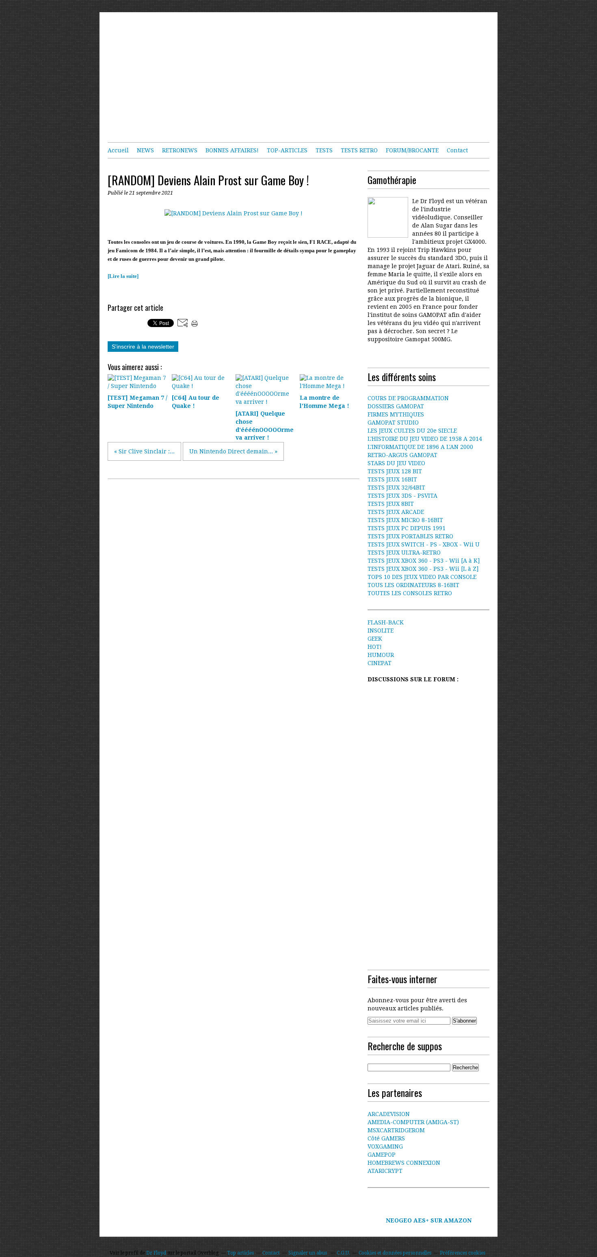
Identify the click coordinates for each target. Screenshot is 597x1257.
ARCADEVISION (389, 1114)
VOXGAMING (385, 1146)
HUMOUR (381, 655)
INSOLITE (381, 630)
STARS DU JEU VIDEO (396, 463)
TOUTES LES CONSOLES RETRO (410, 593)
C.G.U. (343, 1253)
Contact (457, 150)
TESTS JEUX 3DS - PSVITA (402, 495)
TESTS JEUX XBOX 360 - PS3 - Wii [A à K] (424, 560)
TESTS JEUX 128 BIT (395, 471)
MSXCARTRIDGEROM (396, 1130)
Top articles (240, 1253)
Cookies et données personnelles (395, 1253)
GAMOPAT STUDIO (393, 422)
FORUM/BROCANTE (412, 150)
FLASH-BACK (386, 622)
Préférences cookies (462, 1253)
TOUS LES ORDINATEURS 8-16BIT (413, 585)
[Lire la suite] (123, 276)
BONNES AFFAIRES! (232, 150)
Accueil (118, 150)
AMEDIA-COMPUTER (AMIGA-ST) (413, 1122)
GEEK (375, 638)
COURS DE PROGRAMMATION (408, 398)
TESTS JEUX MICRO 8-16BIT (405, 520)
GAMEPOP (382, 1154)
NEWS (145, 150)
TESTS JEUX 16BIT (392, 479)
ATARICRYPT (385, 1171)
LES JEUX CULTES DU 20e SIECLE (412, 430)
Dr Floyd (156, 1253)
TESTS (324, 150)
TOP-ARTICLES (287, 150)
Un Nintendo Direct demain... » (233, 451)
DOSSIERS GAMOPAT (396, 406)
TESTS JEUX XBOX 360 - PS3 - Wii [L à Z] (423, 569)
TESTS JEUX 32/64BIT (396, 487)
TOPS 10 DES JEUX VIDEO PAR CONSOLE (422, 577)
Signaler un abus (308, 1253)
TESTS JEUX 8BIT (391, 504)
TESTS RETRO (359, 150)
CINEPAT (380, 663)
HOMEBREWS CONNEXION (404, 1162)
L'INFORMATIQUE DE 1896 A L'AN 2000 (420, 447)
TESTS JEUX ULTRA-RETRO (404, 552)
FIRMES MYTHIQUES (396, 414)
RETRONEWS (179, 150)
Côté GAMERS (386, 1138)
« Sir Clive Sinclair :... (144, 451)
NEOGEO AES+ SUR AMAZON (429, 1220)
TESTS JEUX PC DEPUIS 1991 (407, 528)
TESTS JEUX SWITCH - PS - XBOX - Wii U (424, 544)
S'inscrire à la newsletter (143, 346)
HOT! (375, 647)
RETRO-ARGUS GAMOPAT (402, 455)
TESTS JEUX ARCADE (396, 512)
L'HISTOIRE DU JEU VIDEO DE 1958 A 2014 (425, 439)
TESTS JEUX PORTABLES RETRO (410, 536)
